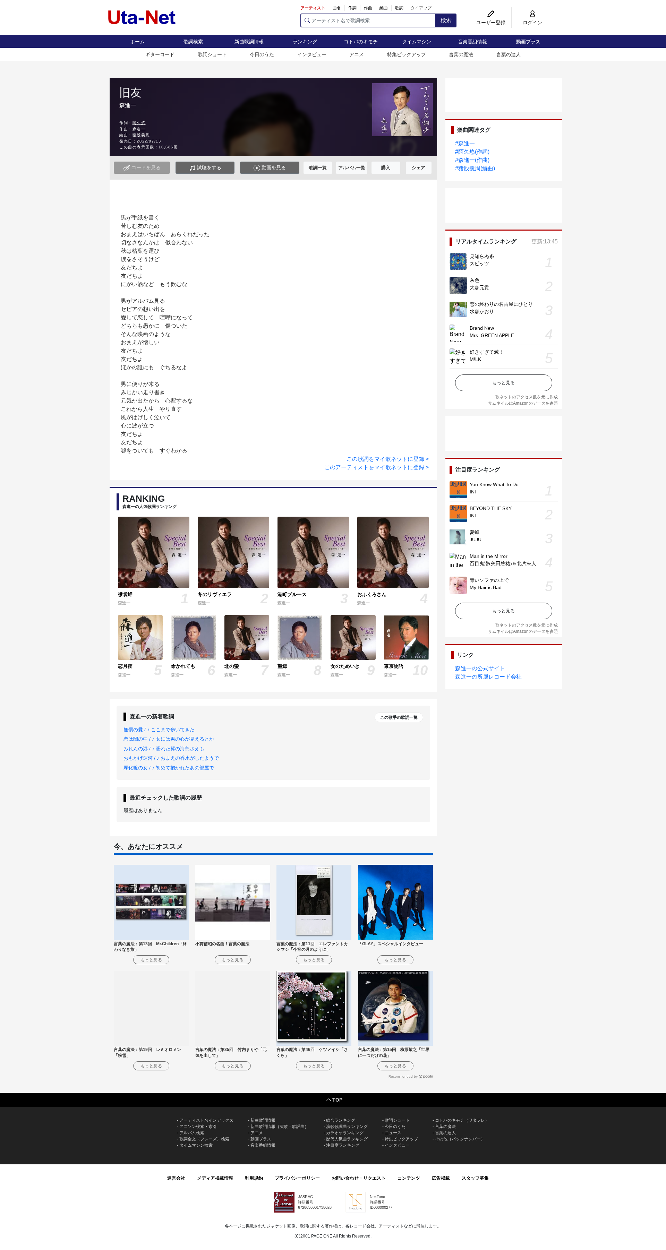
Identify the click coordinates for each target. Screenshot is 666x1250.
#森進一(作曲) (472, 160)
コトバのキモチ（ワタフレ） (462, 1120)
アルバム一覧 (351, 167)
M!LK (475, 359)
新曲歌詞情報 (249, 41)
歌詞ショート (212, 54)
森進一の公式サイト (480, 668)
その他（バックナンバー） (460, 1139)
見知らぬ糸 (482, 256)
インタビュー (311, 54)
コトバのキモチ (361, 41)
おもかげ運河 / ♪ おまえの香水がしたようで (171, 758)
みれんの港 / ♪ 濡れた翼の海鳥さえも (163, 748)
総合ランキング (340, 1120)
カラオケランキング (345, 1132)
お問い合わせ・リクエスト (359, 1178)
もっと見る (503, 382)
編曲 (383, 8)
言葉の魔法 (461, 54)
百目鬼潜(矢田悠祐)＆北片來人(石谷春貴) (514, 563)
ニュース (393, 1132)
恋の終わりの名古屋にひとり (501, 304)
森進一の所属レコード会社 (488, 677)
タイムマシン (416, 41)
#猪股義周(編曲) (475, 168)
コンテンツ (409, 1178)
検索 (446, 20)
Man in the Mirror (488, 556)
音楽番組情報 (472, 41)
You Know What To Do (494, 484)
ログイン (532, 22)
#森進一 (465, 143)
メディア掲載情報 (215, 1178)
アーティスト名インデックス (206, 1120)
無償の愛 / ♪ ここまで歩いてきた (159, 729)
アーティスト (312, 8)
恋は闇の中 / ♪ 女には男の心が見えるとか (168, 739)
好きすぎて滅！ (487, 352)
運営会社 (176, 1178)
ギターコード (159, 54)
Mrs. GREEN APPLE (492, 335)
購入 (385, 167)
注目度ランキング (342, 1145)
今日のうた (262, 54)
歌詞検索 (193, 41)
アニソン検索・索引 (198, 1126)
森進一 (139, 129)
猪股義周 (141, 135)
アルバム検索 (191, 1132)
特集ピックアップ (406, 54)
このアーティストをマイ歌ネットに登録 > (376, 467)
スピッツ (479, 263)
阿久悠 (139, 123)
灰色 (474, 280)
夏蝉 (474, 532)
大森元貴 (479, 287)
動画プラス (528, 41)
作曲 (368, 8)
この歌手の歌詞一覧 (399, 717)
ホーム (137, 41)
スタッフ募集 (475, 1178)
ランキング (305, 41)
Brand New (482, 328)
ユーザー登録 (490, 22)
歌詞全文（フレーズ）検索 (204, 1139)
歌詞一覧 (318, 167)
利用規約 (254, 1178)
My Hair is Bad (486, 587)
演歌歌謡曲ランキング (347, 1126)
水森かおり (482, 311)
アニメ (356, 54)
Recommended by (403, 1076)
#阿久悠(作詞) (472, 152)
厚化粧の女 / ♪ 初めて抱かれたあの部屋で (168, 767)
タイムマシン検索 (196, 1145)
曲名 (337, 8)
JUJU (475, 539)
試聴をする (208, 167)
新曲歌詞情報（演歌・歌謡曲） (279, 1126)
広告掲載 (441, 1178)
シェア (418, 167)
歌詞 (399, 8)
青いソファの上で (489, 580)
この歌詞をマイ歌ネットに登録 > (388, 459)
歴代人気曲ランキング (347, 1139)
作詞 (352, 8)
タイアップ (421, 8)
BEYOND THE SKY (491, 508)
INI (473, 491)
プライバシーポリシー (297, 1178)
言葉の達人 (508, 54)
